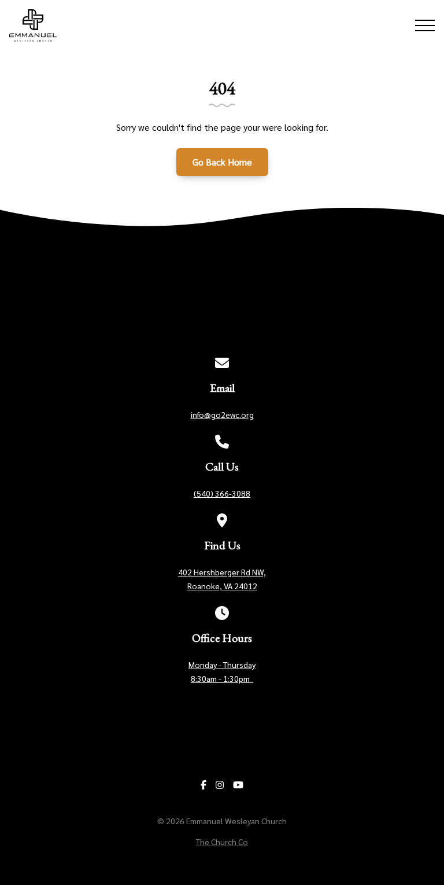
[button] (425, 25)
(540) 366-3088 (222, 493)
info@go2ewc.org (222, 414)
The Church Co (222, 841)
